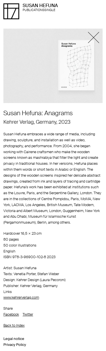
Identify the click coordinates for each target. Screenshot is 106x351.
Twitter (28, 314)
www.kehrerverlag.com (21, 297)
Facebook (11, 314)
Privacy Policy (14, 344)
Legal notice (13, 338)
